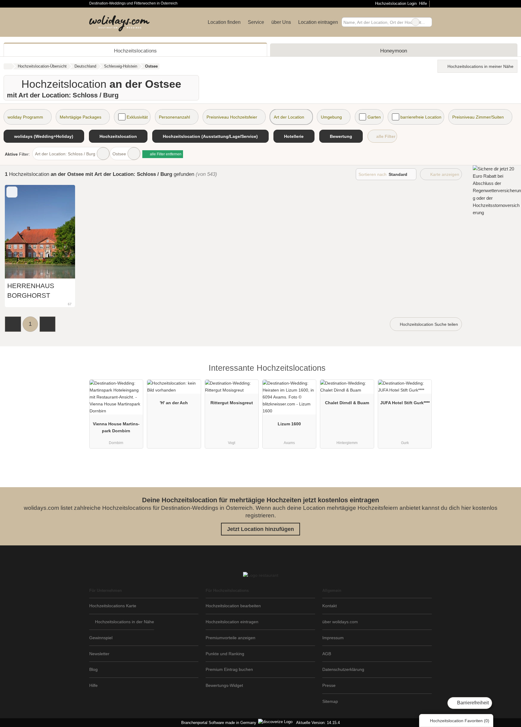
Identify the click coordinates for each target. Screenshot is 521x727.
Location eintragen (318, 22)
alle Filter (385, 136)
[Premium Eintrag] (423, 369)
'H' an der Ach (174, 402)
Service (256, 22)
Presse (329, 685)
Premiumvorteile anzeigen (230, 637)
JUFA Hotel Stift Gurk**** (405, 402)
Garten (374, 117)
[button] (13, 324)
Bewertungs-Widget (224, 685)
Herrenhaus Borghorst (30, 290)
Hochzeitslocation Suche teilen (428, 324)
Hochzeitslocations (135, 51)
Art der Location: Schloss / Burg (65, 153)
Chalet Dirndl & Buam (347, 402)
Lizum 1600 (289, 423)
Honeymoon (393, 51)
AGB (326, 653)
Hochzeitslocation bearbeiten (233, 605)
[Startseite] (8, 66)
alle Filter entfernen (165, 154)
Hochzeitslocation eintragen (232, 621)
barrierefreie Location (420, 117)
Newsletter (99, 653)
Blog (93, 669)
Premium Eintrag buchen (229, 669)
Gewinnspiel (100, 637)
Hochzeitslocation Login (395, 3)
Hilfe (423, 3)
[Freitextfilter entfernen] (415, 22)
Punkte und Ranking (225, 653)
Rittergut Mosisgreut (231, 402)
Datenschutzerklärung (343, 669)
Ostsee (119, 153)
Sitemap (330, 701)
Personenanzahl (174, 117)
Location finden (224, 22)
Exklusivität (137, 117)
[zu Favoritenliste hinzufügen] (11, 192)
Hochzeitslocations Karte (112, 605)
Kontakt (329, 605)
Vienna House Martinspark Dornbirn (116, 427)
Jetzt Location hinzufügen (260, 529)
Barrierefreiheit (472, 702)
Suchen (427, 22)
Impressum (333, 637)
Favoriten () (459, 720)
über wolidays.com (340, 621)
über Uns (281, 22)
